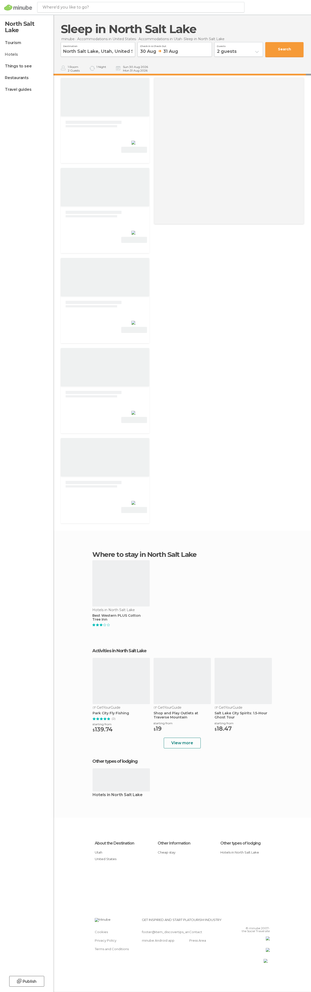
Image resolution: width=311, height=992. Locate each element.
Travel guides (18, 89)
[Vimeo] (260, 921)
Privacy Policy (105, 940)
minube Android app (158, 940)
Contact (195, 932)
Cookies (101, 932)
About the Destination (114, 843)
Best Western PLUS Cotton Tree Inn (116, 618)
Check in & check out (153, 45)
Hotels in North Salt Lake (118, 795)
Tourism (13, 42)
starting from (102, 724)
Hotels (11, 54)
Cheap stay (166, 852)
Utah (98, 852)
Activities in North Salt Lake (119, 651)
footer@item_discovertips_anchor (169, 932)
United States (105, 859)
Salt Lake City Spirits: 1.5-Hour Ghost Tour (241, 715)
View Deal (134, 150)
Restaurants (17, 77)
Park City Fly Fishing (111, 713)
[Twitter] (254, 921)
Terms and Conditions (112, 949)
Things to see (18, 66)
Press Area (197, 940)
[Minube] (18, 7)
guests (221, 45)
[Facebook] (247, 921)
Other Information (174, 843)
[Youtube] (266, 921)
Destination (70, 45)
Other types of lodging (240, 843)
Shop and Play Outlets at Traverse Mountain (176, 715)
